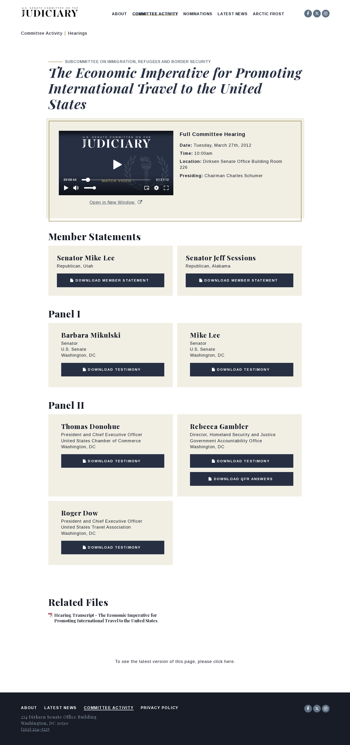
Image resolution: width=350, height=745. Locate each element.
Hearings (77, 33)
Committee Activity (155, 14)
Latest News (233, 14)
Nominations (197, 14)
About (119, 14)
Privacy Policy (160, 708)
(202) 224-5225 (35, 729)
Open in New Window (113, 202)
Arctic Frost (268, 14)
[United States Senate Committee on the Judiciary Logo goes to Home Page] (51, 13)
